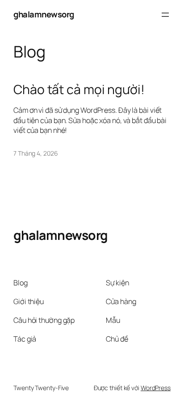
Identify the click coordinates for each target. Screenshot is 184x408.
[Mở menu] (165, 14)
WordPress (156, 387)
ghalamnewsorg (43, 14)
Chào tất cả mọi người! (79, 89)
